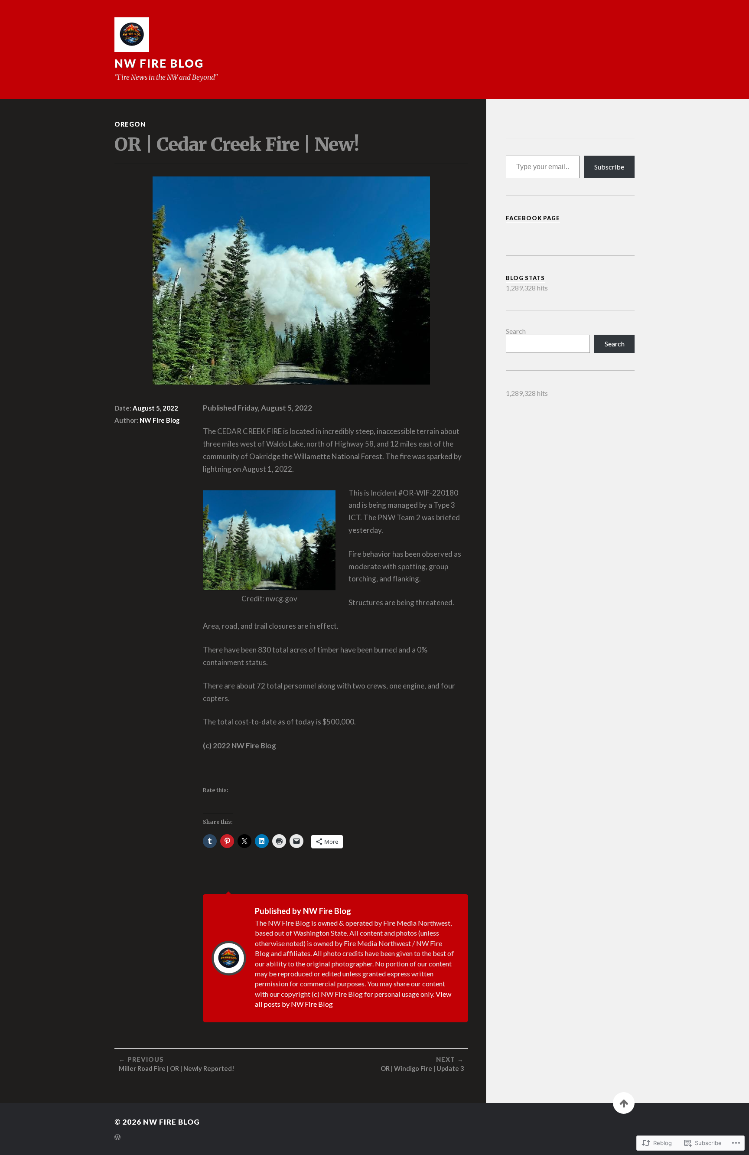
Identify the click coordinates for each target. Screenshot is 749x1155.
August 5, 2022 (155, 408)
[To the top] (624, 1103)
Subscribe (609, 167)
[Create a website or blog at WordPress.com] (117, 1138)
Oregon (130, 124)
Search (516, 331)
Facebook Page (533, 218)
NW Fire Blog (159, 63)
